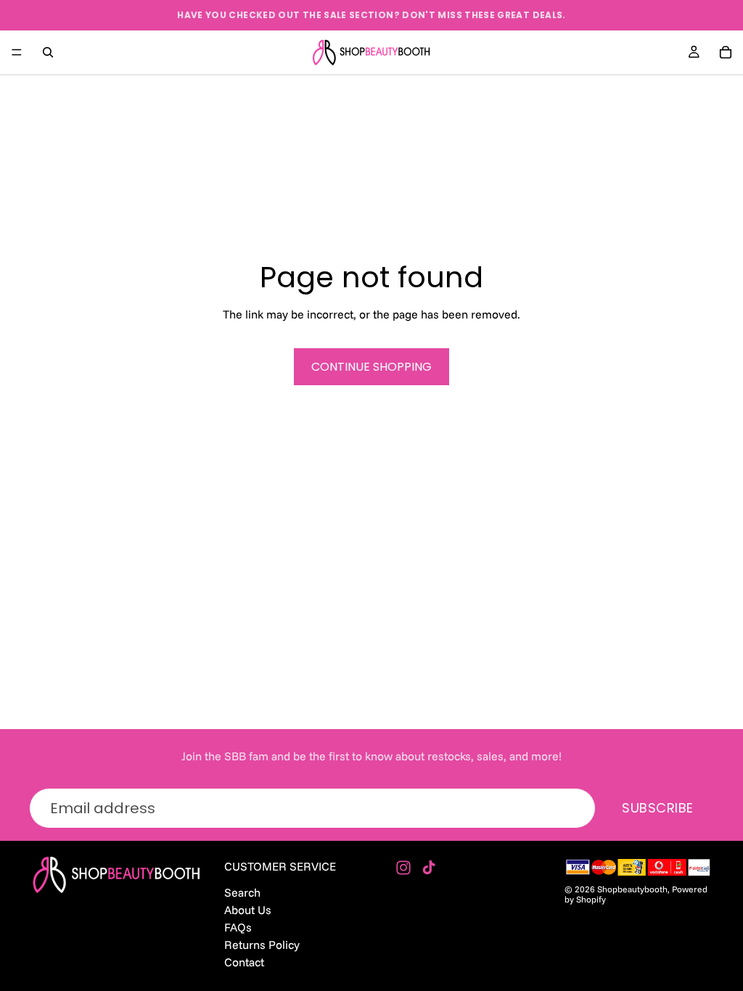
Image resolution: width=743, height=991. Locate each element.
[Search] (48, 52)
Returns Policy (262, 944)
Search (242, 891)
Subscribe (658, 808)
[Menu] (16, 52)
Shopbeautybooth (632, 889)
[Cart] (726, 52)
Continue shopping (371, 366)
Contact (244, 962)
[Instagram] (403, 867)
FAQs (238, 926)
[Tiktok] (429, 867)
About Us (247, 909)
